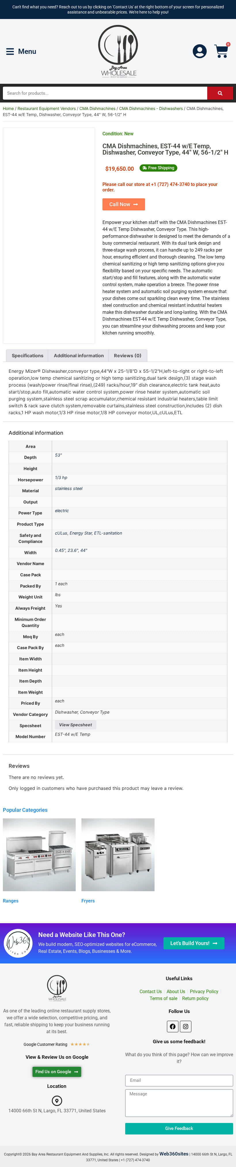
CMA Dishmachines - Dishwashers (151, 108)
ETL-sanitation (108, 533)
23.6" (73, 550)
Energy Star (81, 533)
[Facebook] (172, 1026)
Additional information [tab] (79, 355)
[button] (158, 168)
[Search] (220, 93)
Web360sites (174, 1154)
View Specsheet (75, 724)
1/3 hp (61, 477)
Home (8, 108)
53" (58, 455)
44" (83, 550)
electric (62, 510)
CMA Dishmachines (97, 108)
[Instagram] (185, 1026)
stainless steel (68, 488)
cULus (61, 533)
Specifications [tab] (27, 355)
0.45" (60, 550)
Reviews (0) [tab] (128, 355)
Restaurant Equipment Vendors (47, 108)
